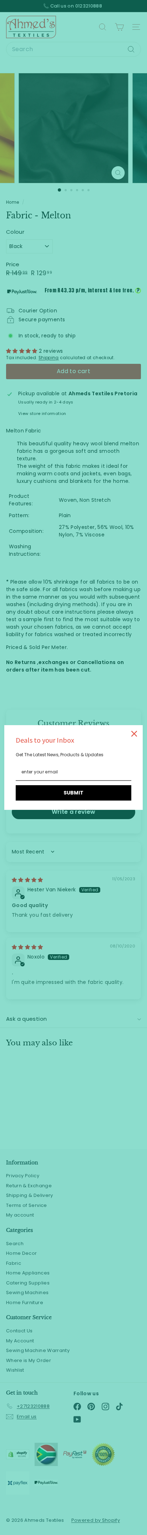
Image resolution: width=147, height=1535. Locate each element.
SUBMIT (73, 792)
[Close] (134, 733)
